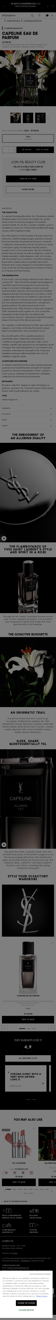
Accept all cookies (26, 1303)
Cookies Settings (26, 1310)
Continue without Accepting (40, 1274)
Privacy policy (42, 1296)
